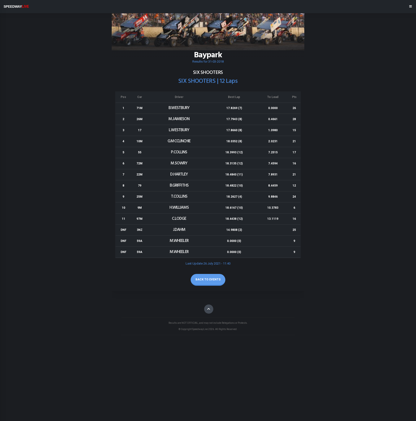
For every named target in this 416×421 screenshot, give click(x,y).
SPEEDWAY (16, 6)
